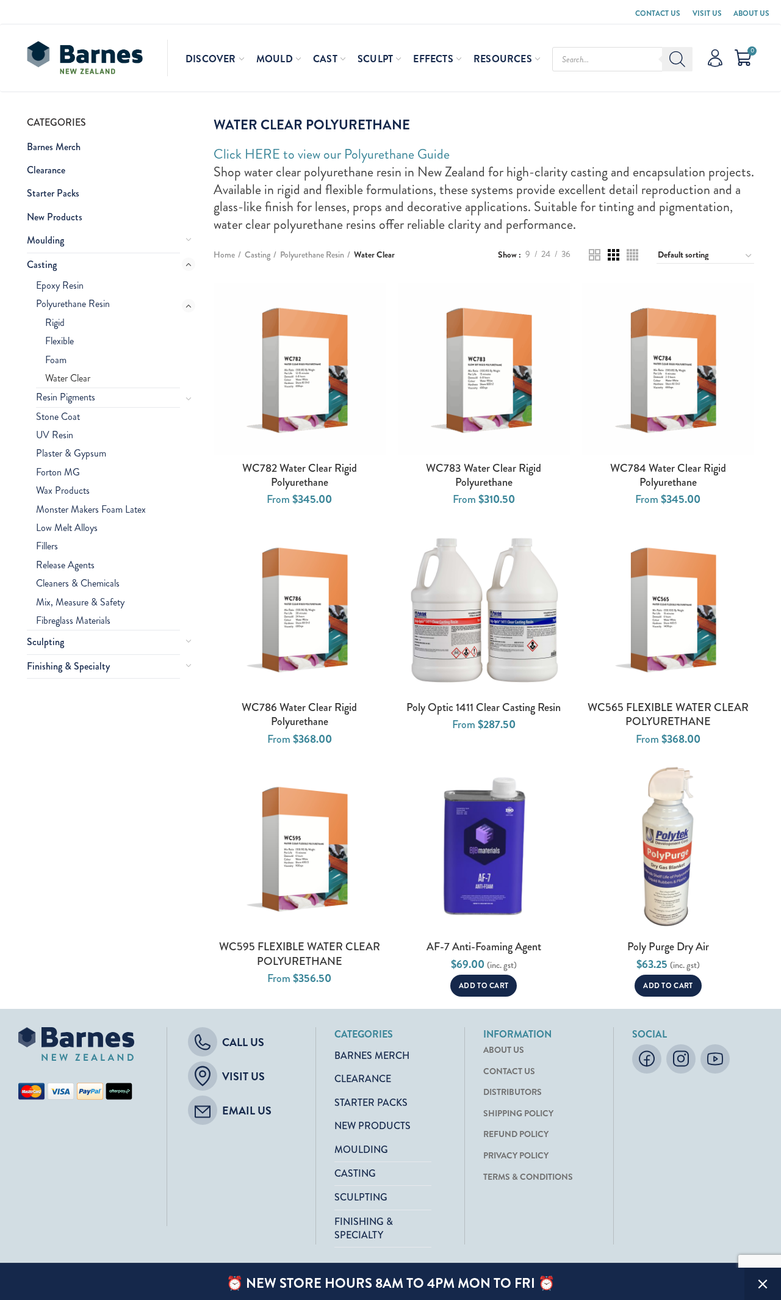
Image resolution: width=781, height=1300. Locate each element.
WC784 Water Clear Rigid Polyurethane (668, 475)
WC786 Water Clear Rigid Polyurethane (299, 715)
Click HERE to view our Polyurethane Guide (332, 154)
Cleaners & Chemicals (78, 583)
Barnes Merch (54, 147)
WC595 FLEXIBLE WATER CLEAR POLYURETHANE (299, 954)
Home (224, 255)
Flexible (59, 341)
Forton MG (58, 472)
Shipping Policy (518, 1113)
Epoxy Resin (60, 285)
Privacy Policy (516, 1155)
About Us (751, 13)
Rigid (55, 323)
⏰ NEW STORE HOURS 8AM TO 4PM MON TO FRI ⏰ (390, 1283)
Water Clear (67, 378)
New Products (54, 217)
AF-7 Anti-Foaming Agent (483, 947)
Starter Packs (53, 193)
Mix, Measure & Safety (80, 602)
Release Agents (65, 565)
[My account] (715, 58)
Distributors (512, 1092)
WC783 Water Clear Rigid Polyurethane (483, 475)
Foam (56, 360)
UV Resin (54, 435)
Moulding (45, 240)
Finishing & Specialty (68, 666)
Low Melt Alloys (67, 528)
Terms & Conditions (528, 1177)
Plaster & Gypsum (71, 453)
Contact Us (657, 13)
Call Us (243, 1042)
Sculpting (45, 642)
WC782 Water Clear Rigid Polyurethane (299, 475)
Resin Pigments (65, 397)
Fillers (47, 546)
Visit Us (707, 13)
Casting (42, 265)
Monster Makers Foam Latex (91, 509)
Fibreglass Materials (73, 620)
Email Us (247, 1111)
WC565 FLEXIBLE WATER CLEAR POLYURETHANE (668, 715)
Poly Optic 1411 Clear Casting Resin (483, 708)
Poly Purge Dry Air (668, 947)
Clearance (46, 170)
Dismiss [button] (762, 1284)
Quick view (376, 302)
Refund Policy (516, 1134)
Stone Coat (58, 417)
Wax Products (63, 490)
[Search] (677, 59)
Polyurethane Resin (73, 304)
